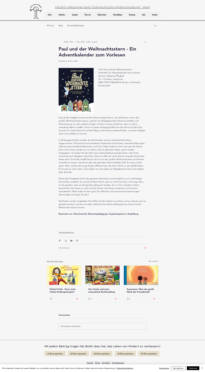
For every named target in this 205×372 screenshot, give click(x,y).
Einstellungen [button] (164, 368)
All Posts (50, 25)
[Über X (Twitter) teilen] (65, 240)
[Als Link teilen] (77, 240)
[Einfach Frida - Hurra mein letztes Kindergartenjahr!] (64, 275)
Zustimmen (193, 368)
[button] (87, 15)
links (97, 362)
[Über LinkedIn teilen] (71, 240)
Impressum (118, 362)
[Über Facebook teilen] (60, 240)
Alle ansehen (153, 261)
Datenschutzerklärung (125, 368)
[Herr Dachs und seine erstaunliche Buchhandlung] (102, 275)
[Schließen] (202, 368)
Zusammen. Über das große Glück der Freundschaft (140, 290)
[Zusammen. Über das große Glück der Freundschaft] (141, 275)
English (106, 362)
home (90, 362)
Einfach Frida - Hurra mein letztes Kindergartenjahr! (63, 290)
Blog (61, 25)
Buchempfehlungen (75, 25)
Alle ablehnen (178, 368)
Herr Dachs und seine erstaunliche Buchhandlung (101, 290)
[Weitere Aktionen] (145, 41)
